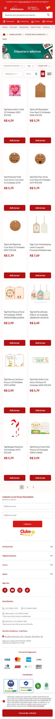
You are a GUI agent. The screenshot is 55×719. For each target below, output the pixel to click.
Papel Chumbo (36, 27)
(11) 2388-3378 (11, 608)
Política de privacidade (35, 706)
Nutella (4, 27)
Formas (37, 21)
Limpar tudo (42, 66)
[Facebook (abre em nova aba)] (4, 592)
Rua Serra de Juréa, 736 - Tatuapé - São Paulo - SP (24, 637)
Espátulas (46, 27)
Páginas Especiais (9, 556)
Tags (29, 66)
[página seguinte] (33, 487)
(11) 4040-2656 (30, 608)
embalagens (15, 34)
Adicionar (15, 140)
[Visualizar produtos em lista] (49, 74)
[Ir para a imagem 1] (13, 436)
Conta (4, 565)
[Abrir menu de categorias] (5, 8)
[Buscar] (48, 15)
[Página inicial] (4, 34)
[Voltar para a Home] (18, 8)
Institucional (7, 547)
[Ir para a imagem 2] (16, 436)
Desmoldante (24, 27)
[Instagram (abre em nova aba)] (19, 592)
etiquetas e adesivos (35, 34)
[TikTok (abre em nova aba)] (27, 592)
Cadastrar (27, 524)
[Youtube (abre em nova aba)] (12, 592)
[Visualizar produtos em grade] (43, 74)
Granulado (13, 27)
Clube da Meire (24, 2)
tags (4, 39)
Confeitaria (24, 21)
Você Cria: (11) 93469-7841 (16, 621)
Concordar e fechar (27, 713)
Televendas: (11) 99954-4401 (16, 614)
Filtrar (28, 74)
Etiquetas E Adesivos (12, 66)
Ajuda (4, 574)
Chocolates (10, 21)
